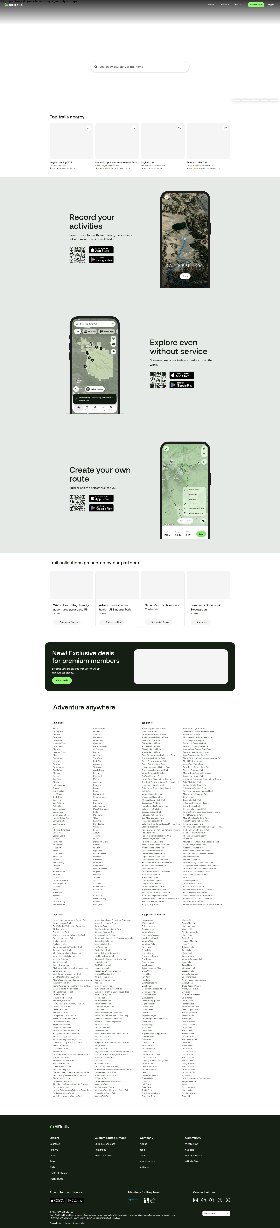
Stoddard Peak (188, 1016)
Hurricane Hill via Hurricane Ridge (109, 989)
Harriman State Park (150, 878)
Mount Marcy (187, 1030)
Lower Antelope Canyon (104, 935)
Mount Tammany (149, 995)
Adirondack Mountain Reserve (196, 803)
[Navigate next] (230, 146)
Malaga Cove (147, 1007)
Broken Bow (58, 812)
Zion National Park (58, 166)
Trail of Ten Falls (60, 941)
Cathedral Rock (148, 1096)
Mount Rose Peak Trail (104, 1057)
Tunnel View (147, 947)
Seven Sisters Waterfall (192, 959)
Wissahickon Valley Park (193, 886)
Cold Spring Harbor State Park (196, 755)
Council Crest (147, 1051)
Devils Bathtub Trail (102, 1001)
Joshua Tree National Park (153, 797)
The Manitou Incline (61, 1078)
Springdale (58, 731)
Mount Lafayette (149, 992)
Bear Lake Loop (101, 1048)
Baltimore (97, 889)
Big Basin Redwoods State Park (155, 889)
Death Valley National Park (194, 845)
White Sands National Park (153, 848)
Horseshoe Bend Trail (62, 1081)
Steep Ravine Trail (61, 1010)
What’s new (191, 1144)
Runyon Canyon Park (151, 904)
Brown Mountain (189, 923)
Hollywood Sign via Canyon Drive (67, 1040)
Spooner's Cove (189, 977)
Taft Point (146, 977)
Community (193, 1138)
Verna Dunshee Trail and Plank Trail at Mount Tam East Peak (79, 986)
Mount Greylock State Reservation (198, 737)
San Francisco (59, 809)
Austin (56, 776)
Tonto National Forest (192, 884)
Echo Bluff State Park (192, 782)
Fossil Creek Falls (102, 1010)
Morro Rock (187, 953)
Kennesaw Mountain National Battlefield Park (202, 904)
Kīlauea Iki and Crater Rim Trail (66, 1019)
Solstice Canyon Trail (62, 1036)
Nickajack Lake (188, 1069)
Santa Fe (57, 800)
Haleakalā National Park (152, 815)
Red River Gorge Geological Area (156, 836)
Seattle (56, 860)
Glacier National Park (151, 743)
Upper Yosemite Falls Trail (64, 956)
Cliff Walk (98, 1060)
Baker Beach (187, 1045)
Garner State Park (149, 869)
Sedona (56, 734)
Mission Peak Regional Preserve (197, 773)
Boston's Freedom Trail (104, 932)
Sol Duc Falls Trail (102, 1028)
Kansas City (98, 895)
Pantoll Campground (151, 1001)
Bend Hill (186, 1096)
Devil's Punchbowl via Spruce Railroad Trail (72, 1054)
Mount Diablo (188, 1057)
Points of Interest (59, 1173)
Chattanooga (99, 728)
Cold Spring (58, 854)
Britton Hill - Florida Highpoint (107, 1022)
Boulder (56, 764)
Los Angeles (58, 791)
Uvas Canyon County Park (194, 740)
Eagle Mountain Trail (103, 986)
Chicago (97, 827)
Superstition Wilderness (152, 803)
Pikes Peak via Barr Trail (63, 1060)
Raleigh (96, 773)
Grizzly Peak (187, 983)
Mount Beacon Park (191, 860)
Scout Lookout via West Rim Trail (67, 947)
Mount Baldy (58, 863)
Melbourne (98, 815)
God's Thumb (188, 938)
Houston (57, 839)
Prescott (56, 866)
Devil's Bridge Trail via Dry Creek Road (69, 926)
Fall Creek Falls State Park (153, 901)
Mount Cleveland (189, 1013)
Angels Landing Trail (62, 923)
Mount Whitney (188, 926)
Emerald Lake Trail (61, 932)
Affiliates (144, 1167)
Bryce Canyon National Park (107, 166)
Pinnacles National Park (152, 821)
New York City (59, 901)
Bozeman (97, 737)
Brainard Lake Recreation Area (196, 752)
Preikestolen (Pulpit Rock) (105, 1072)
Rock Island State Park (193, 824)
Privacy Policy (56, 1223)
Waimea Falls (187, 929)
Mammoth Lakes (100, 842)
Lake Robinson (148, 1022)
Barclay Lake (187, 1060)
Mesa (55, 851)
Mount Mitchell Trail (103, 944)
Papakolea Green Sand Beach (107, 1081)
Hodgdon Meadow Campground (196, 1078)
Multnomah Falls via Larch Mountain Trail (70, 968)
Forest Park (188, 839)
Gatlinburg (57, 797)
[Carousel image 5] (274, 100)
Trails (52, 1167)
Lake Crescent (148, 920)
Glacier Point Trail (102, 1063)
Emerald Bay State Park (193, 770)
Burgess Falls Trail (102, 1096)
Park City (97, 761)
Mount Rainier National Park (153, 166)
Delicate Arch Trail (61, 959)
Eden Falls (186, 962)
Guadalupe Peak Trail (62, 998)
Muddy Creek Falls (190, 989)
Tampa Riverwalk (101, 968)
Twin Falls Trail (100, 962)
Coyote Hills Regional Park (194, 809)
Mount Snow (147, 1063)
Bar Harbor (58, 770)
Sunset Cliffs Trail (60, 1051)
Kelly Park (187, 878)
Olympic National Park (151, 749)
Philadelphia (98, 824)
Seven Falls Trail (101, 1030)
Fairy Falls (146, 980)
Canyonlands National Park (153, 854)
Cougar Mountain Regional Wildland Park (201, 866)
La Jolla (56, 869)
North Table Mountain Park (194, 874)
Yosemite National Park (152, 740)
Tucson (56, 788)
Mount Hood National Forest (154, 886)
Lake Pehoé (187, 998)
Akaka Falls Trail (101, 1025)
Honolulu (57, 761)
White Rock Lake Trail (103, 977)
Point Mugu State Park (193, 815)
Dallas (55, 827)
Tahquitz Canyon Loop (104, 1007)
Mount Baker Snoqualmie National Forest (201, 842)
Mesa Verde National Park (153, 851)
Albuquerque (99, 806)
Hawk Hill (146, 1072)
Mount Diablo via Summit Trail (107, 953)
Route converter (103, 1155)
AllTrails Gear (192, 1161)
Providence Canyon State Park (196, 767)
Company (146, 1138)
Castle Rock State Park (193, 764)
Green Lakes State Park (193, 776)
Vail (94, 880)
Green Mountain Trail (62, 1066)
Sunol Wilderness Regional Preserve (199, 854)
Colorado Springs (61, 880)
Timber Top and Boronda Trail (66, 1030)
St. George (98, 749)
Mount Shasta (99, 886)
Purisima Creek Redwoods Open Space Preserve (204, 827)
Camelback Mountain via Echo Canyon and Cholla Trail (118, 938)
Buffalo (96, 812)
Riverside (57, 895)
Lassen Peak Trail (101, 998)
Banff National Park (191, 734)
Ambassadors (147, 1161)
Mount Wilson (148, 941)
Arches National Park (151, 746)
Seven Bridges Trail (61, 1025)
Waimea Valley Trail (102, 995)
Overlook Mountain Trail (104, 980)
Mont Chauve (188, 1066)
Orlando (96, 755)
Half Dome (146, 1084)
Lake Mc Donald (60, 752)
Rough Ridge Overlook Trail (65, 1016)
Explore (55, 1138)
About (143, 1144)
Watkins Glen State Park (193, 848)
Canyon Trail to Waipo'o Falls (65, 989)
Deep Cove (187, 1028)
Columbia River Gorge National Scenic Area (161, 824)
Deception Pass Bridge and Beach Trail (111, 1090)
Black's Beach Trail (102, 965)
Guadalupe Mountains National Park (199, 895)
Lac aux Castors (189, 1051)
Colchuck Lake (148, 926)
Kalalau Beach (188, 1034)
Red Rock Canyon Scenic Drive (107, 929)
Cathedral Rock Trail (62, 950)
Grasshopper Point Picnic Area (155, 1019)
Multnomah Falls (149, 1069)
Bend (55, 889)
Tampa (96, 892)
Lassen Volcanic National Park (155, 860)
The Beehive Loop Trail (63, 992)
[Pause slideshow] (229, 100)
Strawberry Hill (188, 968)
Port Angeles (58, 767)
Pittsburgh (97, 776)
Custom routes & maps (110, 1138)
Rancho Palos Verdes (62, 818)
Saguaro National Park (151, 812)
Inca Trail (98, 983)
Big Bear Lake (59, 824)
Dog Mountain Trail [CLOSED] (66, 977)
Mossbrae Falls (148, 944)
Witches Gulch (148, 923)
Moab (55, 755)
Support (189, 1149)
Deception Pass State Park (194, 743)
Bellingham (98, 904)
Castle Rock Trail (60, 1048)
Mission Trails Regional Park (195, 794)
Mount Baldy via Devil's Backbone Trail (70, 1075)
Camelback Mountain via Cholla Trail (110, 959)
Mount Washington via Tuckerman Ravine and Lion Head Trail (79, 980)
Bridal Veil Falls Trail (103, 1036)
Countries (55, 1144)
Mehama (57, 749)
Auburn (96, 833)
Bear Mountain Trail (61, 1022)
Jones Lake (186, 950)
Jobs (142, 1149)
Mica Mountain (148, 1048)
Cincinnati (97, 860)
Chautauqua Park (190, 880)
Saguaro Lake (148, 929)
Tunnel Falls (187, 965)
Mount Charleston (101, 809)
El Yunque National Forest (153, 785)
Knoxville (97, 821)
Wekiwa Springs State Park (195, 728)
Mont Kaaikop (188, 1090)
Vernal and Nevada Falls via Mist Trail (69, 935)
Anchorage (98, 782)
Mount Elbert (187, 935)
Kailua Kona (58, 842)
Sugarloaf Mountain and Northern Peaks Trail (113, 1051)
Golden (96, 731)
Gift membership (194, 1155)
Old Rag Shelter (189, 1093)
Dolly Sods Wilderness (151, 884)
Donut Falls (146, 1081)
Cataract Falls (188, 1036)
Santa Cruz (58, 857)
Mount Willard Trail (61, 1013)
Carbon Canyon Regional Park (196, 830)
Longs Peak (187, 944)
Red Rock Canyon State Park (195, 746)
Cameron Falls (188, 956)
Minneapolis (98, 901)
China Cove (147, 971)
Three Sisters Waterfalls (192, 986)
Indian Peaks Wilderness (193, 901)
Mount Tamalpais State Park (154, 773)
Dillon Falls (146, 950)
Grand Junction (99, 854)
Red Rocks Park (149, 833)
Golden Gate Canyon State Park (197, 749)
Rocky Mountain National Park (200, 166)
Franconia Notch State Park (195, 892)
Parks (52, 1161)
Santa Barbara (99, 797)
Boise (95, 791)
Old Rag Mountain (190, 932)
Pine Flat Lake (148, 962)
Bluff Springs (147, 1025)
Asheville (57, 806)
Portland (57, 874)
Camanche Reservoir (151, 956)
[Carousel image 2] (246, 100)
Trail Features (56, 1179)
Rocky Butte (147, 1090)
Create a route (140, 83)
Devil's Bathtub (188, 1022)
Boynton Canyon (149, 1016)
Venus (184, 1084)
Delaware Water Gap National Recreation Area (162, 898)
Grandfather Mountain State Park (156, 892)
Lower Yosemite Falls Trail (105, 1075)
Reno (95, 830)
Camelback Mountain (151, 1054)
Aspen (96, 800)
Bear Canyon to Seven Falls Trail (67, 974)
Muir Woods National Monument (156, 872)
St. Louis (97, 884)
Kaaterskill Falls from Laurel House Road (111, 992)
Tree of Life (146, 974)
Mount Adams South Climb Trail (108, 1013)
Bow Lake (186, 1075)
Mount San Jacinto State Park (196, 818)
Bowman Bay (187, 1001)
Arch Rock (146, 959)
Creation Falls (188, 971)
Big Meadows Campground (154, 1034)
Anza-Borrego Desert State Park (156, 845)
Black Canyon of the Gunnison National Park (202, 758)
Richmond (97, 803)
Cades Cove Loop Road (63, 1093)
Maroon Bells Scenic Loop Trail (107, 971)
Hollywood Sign (189, 1072)
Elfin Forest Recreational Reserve (197, 851)
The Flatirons (147, 953)
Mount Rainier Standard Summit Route (111, 1034)
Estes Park (57, 740)
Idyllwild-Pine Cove (61, 830)
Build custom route (105, 1144)
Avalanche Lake (60, 944)
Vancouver (57, 892)
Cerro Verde (187, 1048)
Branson (96, 845)
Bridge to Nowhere (190, 974)
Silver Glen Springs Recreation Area (198, 731)
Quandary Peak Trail (62, 983)
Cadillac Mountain (150, 1075)
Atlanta (96, 734)
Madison (97, 857)
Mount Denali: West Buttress (106, 923)
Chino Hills (98, 866)
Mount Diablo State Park (152, 794)
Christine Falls (148, 1036)
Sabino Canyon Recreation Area (155, 839)
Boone (96, 752)
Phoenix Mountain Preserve (195, 836)
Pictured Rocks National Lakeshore (198, 889)
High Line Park (100, 926)
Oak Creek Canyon (150, 1057)
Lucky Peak (147, 1013)
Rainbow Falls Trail (61, 1063)
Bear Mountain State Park (153, 818)
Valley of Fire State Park (152, 809)
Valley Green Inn (189, 1063)
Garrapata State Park (192, 800)
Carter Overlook (149, 1042)
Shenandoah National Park (153, 758)
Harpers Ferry (59, 872)
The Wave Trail (100, 947)
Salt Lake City (59, 821)
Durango (97, 874)
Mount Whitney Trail (61, 1069)
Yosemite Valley (59, 743)
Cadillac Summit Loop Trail (106, 1066)
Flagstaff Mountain (190, 941)
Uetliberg (186, 992)
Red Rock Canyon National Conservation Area (162, 782)
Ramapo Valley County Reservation (198, 863)
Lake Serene (147, 1030)
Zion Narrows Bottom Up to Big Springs (70, 1084)
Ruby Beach (99, 1045)
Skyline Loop (58, 929)
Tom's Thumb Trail (61, 965)
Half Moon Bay (99, 898)
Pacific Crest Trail (102, 950)
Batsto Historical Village (152, 968)
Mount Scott (147, 1010)
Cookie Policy (79, 1223)
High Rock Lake (148, 1004)
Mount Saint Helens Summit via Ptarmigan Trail (114, 920)
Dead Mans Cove (149, 1066)
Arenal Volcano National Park (196, 821)
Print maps (100, 1149)
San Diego (57, 779)
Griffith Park (147, 791)
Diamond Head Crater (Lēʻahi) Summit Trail (71, 1072)
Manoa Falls (187, 920)
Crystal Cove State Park (152, 880)
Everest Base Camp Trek (105, 1093)
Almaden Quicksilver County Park (197, 898)
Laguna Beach (59, 836)
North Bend (58, 746)
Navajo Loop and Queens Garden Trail (69, 920)
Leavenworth (98, 794)
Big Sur (56, 782)
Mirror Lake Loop (60, 1045)
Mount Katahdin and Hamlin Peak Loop (111, 1016)
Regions (54, 1149)
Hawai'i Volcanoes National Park (156, 767)
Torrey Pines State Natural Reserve (157, 779)
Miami (96, 839)
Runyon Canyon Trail (62, 1007)
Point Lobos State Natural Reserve (156, 788)
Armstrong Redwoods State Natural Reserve (202, 779)
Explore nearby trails (139, 77)
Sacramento (58, 845)
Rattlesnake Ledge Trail (63, 938)
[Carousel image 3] (255, 100)
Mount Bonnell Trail (102, 1004)
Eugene (96, 872)
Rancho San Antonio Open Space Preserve (201, 812)
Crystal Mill (146, 1040)
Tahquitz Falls (188, 947)
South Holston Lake (190, 1007)
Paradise (57, 737)
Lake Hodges (147, 965)
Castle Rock (98, 770)
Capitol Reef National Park (153, 857)
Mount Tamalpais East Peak (154, 989)
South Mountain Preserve (194, 833)
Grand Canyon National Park (154, 761)
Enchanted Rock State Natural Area (157, 863)
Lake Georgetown (149, 983)
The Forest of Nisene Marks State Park (199, 869)
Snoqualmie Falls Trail (103, 941)
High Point (98, 851)
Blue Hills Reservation (192, 761)
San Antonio (58, 803)
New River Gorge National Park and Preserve (161, 830)
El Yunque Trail (100, 1078)
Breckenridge (59, 904)
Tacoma (96, 878)
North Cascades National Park (155, 806)
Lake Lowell (147, 986)
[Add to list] (88, 128)
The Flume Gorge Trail (104, 956)
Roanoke (97, 785)
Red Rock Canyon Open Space (196, 872)
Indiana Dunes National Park (154, 866)
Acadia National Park (151, 752)
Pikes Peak (146, 1028)
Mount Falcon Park (191, 857)
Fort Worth (98, 863)
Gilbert (96, 818)
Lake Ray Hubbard (150, 938)
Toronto (96, 836)
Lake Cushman (188, 1025)
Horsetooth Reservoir (151, 935)
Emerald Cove (148, 1045)
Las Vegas (57, 794)
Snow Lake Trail (60, 962)
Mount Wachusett (149, 932)
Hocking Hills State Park (152, 842)
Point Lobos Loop (61, 1087)
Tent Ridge (186, 1019)
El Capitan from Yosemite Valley (66, 1034)
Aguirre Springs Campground (195, 980)
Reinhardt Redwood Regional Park (198, 791)
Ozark (55, 898)
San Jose (57, 833)
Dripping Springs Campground (155, 1060)
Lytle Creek (186, 1042)
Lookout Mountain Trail (104, 974)
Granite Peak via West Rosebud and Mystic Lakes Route (118, 1069)
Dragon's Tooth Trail (62, 1028)
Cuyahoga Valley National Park (155, 770)
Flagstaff (57, 848)
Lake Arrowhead (100, 869)
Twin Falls (97, 758)
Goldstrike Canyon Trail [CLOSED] (67, 1042)
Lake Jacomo (147, 998)
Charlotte (97, 743)
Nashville (57, 886)
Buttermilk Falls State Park (194, 785)
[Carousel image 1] (236, 100)
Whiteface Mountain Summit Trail (67, 1096)
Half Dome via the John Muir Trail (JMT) (69, 1004)
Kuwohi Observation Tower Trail (108, 1019)
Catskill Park (188, 797)
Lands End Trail (59, 971)
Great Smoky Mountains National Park (158, 755)
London (96, 848)
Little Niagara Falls (190, 1010)
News (143, 1155)
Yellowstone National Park (194, 788)
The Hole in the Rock (151, 1093)
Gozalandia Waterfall (191, 995)
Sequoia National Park (151, 827)
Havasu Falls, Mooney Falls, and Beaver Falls (72, 1090)
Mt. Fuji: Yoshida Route (104, 1087)
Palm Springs (59, 785)
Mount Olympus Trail (62, 1001)
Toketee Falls (147, 1078)
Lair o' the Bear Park (191, 806)
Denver (56, 878)
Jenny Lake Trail (101, 1084)
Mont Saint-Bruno (189, 1040)
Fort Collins (98, 740)
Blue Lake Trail (59, 995)
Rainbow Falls (188, 1004)
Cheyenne (97, 764)
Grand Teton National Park (153, 764)
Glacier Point (187, 1054)
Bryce (55, 728)
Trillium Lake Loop (61, 1057)
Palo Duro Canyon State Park (154, 895)
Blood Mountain (189, 1087)
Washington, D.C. (60, 884)
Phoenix (56, 773)
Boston (96, 788)
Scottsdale (58, 758)
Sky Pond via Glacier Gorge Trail (67, 953)
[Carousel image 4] (264, 100)
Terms (67, 1223)
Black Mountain (100, 746)
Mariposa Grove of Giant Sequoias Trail (111, 1042)
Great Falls (146, 1087)
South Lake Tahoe (61, 815)
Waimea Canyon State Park (153, 800)
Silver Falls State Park (151, 874)
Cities (53, 1155)
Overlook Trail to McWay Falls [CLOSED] (111, 1054)
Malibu (96, 779)
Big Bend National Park (152, 776)
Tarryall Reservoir (189, 1081)
